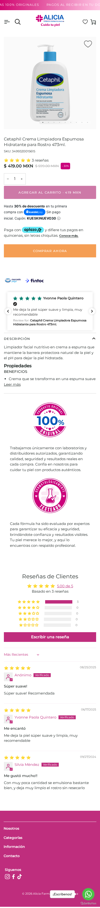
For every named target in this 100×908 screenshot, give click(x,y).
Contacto (12, 856)
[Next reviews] (92, 311)
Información (14, 846)
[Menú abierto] (11, 22)
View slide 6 (70, 122)
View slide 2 (48, 122)
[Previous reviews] (8, 311)
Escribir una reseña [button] (50, 637)
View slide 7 (76, 122)
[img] (17, 668)
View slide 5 (65, 122)
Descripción (17, 339)
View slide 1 (42, 122)
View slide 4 (59, 122)
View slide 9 (87, 122)
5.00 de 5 (65, 586)
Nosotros (11, 828)
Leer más (12, 384)
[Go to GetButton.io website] (88, 903)
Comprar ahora (50, 251)
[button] (18, 160)
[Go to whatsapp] (88, 894)
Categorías (13, 837)
